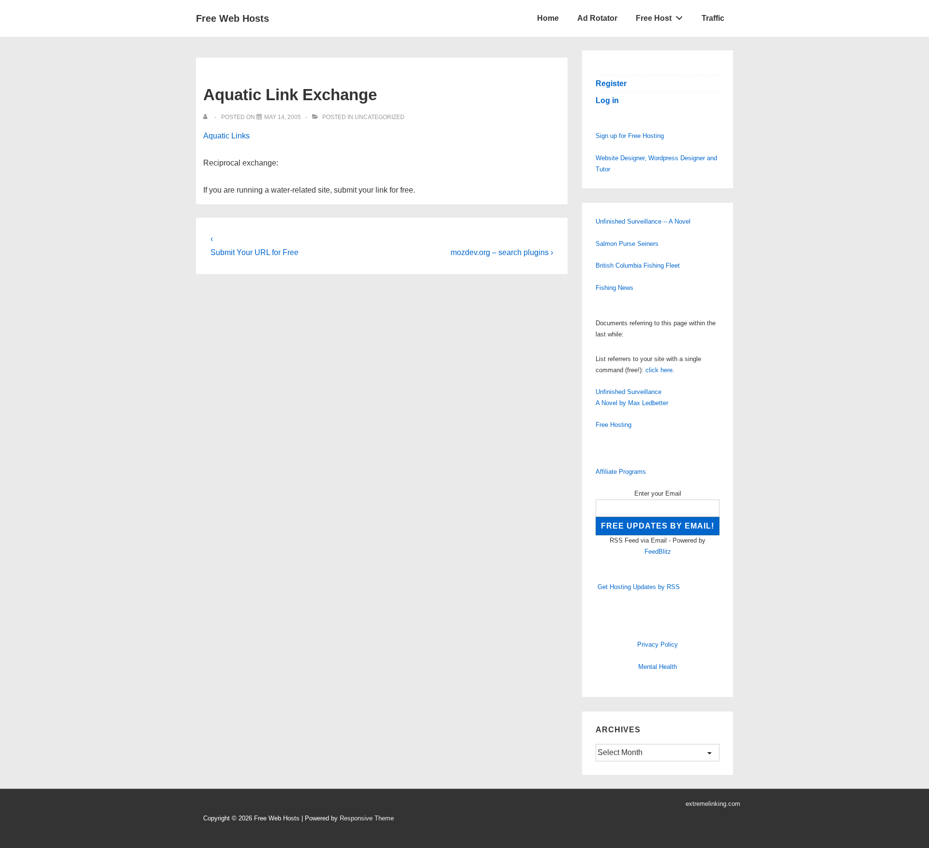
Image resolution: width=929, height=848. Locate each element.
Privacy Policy (657, 644)
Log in (607, 100)
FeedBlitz (657, 551)
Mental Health (657, 666)
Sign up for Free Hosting (630, 135)
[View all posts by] (207, 117)
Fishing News (614, 287)
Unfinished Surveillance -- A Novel (643, 221)
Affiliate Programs (621, 471)
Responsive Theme (367, 818)
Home (548, 18)
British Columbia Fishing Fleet (638, 265)
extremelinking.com (713, 803)
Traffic (713, 18)
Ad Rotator (597, 18)
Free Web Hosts (232, 18)
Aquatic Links (226, 136)
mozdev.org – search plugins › (501, 252)
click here (659, 370)
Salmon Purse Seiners (627, 243)
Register (611, 83)
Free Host (654, 18)
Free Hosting (613, 424)
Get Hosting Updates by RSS (639, 587)
